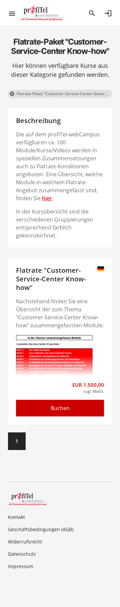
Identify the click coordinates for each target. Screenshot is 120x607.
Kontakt (16, 517)
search (92, 13)
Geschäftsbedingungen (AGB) (40, 529)
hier (47, 198)
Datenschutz (22, 554)
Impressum (20, 566)
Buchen (60, 408)
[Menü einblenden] (14, 13)
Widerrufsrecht (25, 541)
